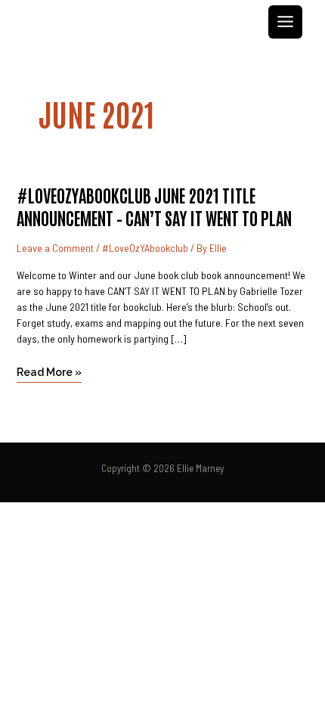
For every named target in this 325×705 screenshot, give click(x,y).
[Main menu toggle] (285, 22)
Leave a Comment (55, 247)
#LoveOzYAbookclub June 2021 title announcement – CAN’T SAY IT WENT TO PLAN (154, 205)
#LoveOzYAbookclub (145, 247)
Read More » (49, 370)
